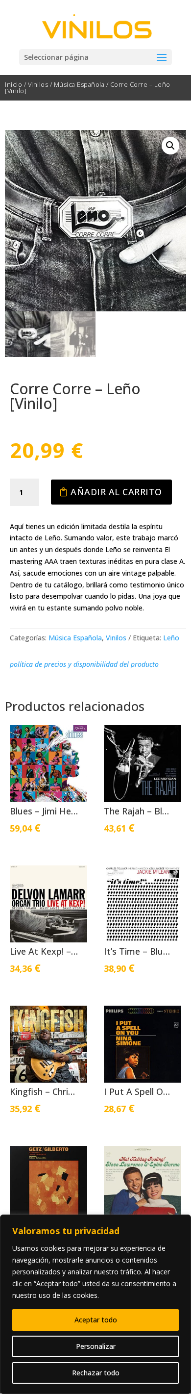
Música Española (79, 84)
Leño (171, 637)
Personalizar (96, 1346)
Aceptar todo (95, 1319)
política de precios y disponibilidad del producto (84, 664)
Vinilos (38, 84)
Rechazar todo (95, 1372)
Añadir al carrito (116, 492)
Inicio (13, 84)
